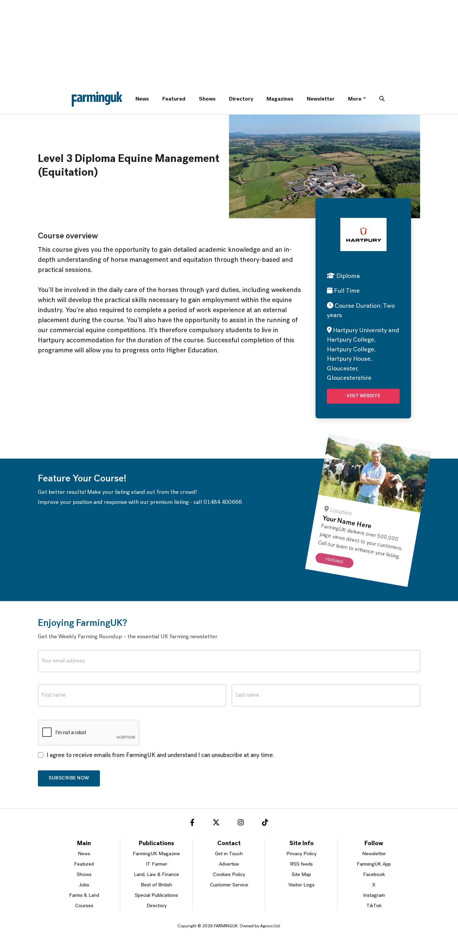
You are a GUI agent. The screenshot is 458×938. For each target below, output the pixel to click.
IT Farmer (156, 864)
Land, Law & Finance (156, 874)
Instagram (374, 895)
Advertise (229, 864)
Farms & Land (84, 895)
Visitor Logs (301, 885)
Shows (207, 99)
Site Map (301, 874)
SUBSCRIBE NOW (69, 778)
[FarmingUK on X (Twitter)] (216, 824)
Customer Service (229, 885)
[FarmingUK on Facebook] (192, 824)
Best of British (156, 885)
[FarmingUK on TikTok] (264, 824)
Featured (173, 99)
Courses (84, 905)
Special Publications (156, 895)
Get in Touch (229, 854)
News (142, 99)
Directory (241, 99)
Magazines (280, 99)
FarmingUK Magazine (156, 854)
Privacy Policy (301, 854)
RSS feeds (301, 864)
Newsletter (321, 99)
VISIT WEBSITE (363, 396)
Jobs (84, 885)
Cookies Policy (229, 874)
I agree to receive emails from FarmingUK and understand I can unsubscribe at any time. (160, 756)
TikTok (374, 905)
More (354, 99)
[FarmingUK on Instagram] (240, 824)
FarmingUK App (374, 864)
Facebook (374, 874)
